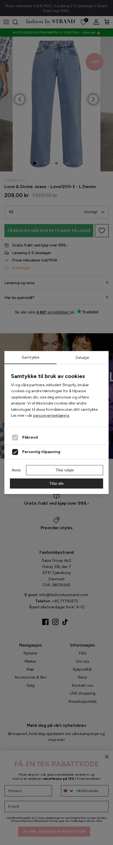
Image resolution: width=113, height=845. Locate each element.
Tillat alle (56, 483)
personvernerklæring (51, 415)
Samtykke (30, 357)
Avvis (16, 470)
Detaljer (82, 357)
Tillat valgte (64, 470)
